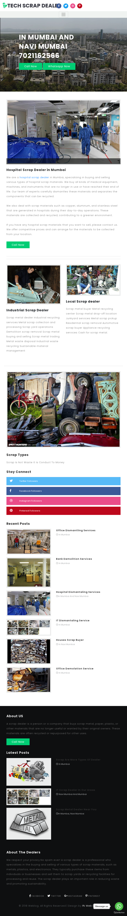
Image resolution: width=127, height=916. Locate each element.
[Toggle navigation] (63, 14)
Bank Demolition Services (74, 559)
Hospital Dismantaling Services (78, 592)
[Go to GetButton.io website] (119, 913)
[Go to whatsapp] (119, 906)
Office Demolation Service (75, 668)
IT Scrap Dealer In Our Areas (75, 790)
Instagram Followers (30, 500)
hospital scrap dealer (34, 177)
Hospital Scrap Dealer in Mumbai (36, 170)
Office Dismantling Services (76, 530)
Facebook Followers (30, 491)
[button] (9, 55)
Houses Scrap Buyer (70, 640)
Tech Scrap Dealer (34, 5)
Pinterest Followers (29, 510)
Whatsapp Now (59, 66)
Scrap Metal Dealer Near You (76, 809)
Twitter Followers (28, 481)
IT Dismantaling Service (73, 620)
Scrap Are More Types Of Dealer (78, 759)
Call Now (30, 66)
